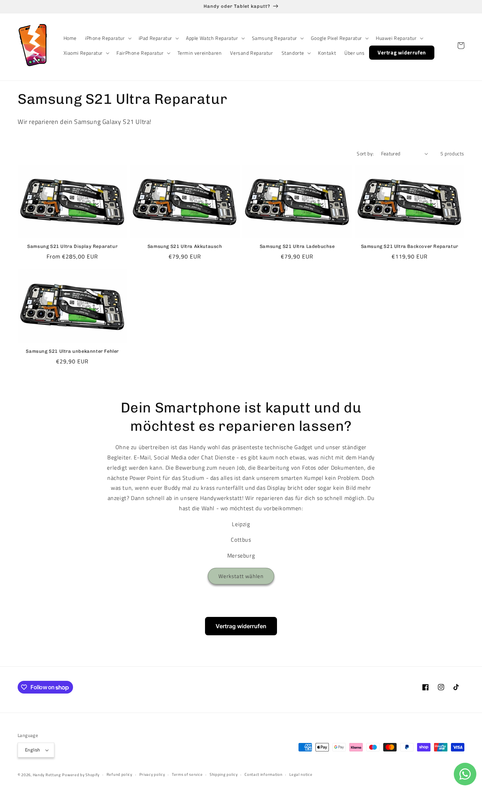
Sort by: (365, 153)
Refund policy (119, 774)
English (32, 749)
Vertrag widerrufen (241, 626)
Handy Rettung (47, 775)
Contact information (263, 774)
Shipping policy (224, 774)
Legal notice (300, 774)
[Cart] (461, 45)
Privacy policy (152, 774)
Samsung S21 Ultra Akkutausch (184, 246)
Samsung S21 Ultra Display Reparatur (72, 246)
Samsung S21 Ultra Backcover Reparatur (409, 246)
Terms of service (187, 774)
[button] (107, 38)
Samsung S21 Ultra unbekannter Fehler (72, 351)
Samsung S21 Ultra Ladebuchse (297, 246)
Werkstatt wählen (241, 576)
